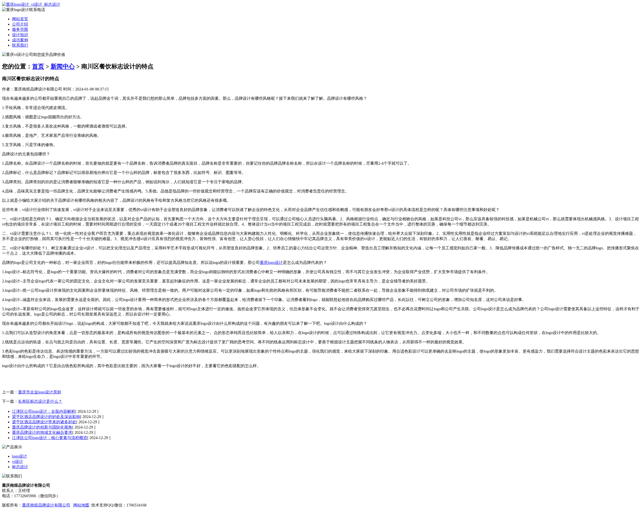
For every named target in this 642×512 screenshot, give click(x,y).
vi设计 (17, 461)
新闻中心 (63, 66)
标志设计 (20, 467)
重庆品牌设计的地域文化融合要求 (42, 432)
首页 (38, 66)
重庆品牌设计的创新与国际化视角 (42, 427)
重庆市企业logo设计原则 (39, 392)
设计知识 (20, 35)
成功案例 (20, 40)
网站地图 (81, 505)
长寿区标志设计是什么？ (40, 401)
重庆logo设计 (271, 262)
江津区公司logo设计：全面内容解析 (43, 411)
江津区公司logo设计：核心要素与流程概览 (49, 438)
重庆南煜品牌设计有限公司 (46, 505)
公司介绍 (20, 24)
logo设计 (19, 456)
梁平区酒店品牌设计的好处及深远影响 (46, 417)
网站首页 (20, 19)
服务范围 (20, 29)
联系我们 (20, 45)
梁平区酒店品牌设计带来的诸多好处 (44, 422)
